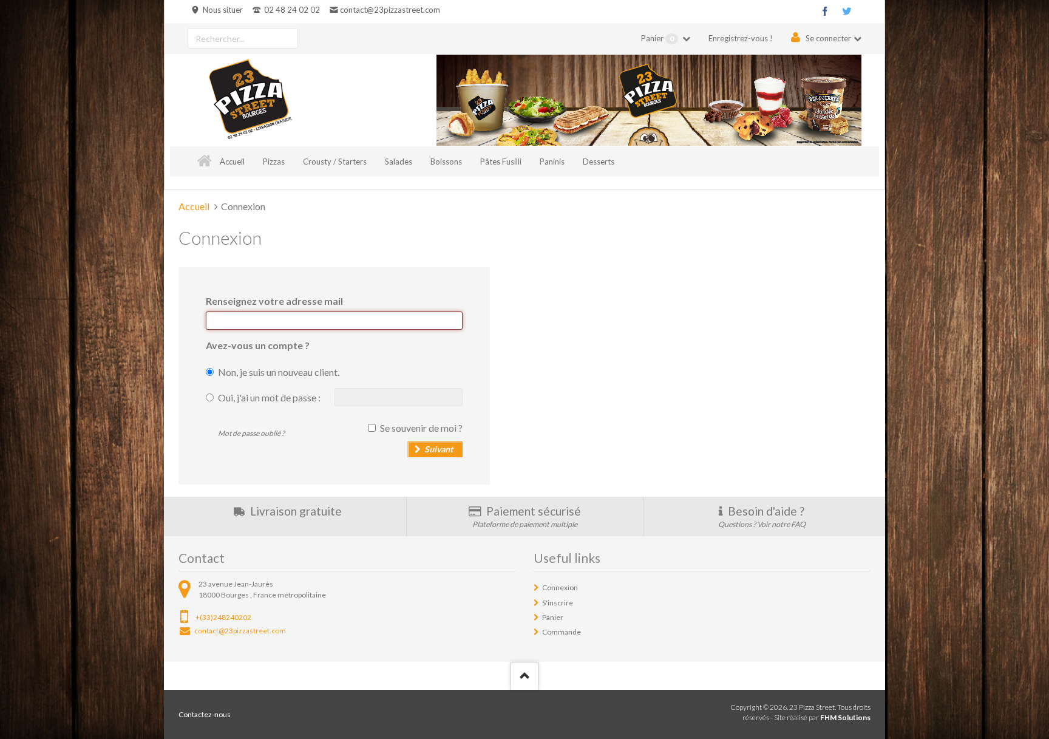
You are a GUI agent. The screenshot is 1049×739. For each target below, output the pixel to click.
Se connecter (828, 38)
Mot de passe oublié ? (251, 433)
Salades (398, 161)
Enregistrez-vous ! (740, 38)
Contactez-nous (204, 714)
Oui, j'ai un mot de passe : (269, 397)
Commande (561, 631)
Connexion (560, 587)
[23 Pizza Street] (250, 100)
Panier (657, 38)
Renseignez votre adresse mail (274, 301)
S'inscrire (557, 602)
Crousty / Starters (335, 161)
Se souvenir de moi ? (421, 428)
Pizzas (274, 161)
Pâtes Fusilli (500, 161)
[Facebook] (825, 11)
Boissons (446, 161)
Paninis (552, 161)
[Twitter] (847, 11)
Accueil (232, 161)
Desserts (598, 161)
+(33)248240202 (223, 617)
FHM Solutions (845, 717)
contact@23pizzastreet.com (390, 10)
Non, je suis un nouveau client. (278, 372)
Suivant (438, 449)
